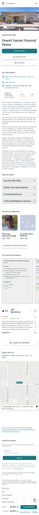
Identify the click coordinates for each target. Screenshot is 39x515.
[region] (19, 386)
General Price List (25, 512)
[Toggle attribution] (37, 406)
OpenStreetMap (8, 408)
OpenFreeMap (16, 406)
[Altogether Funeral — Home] (3, 3)
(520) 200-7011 (10, 82)
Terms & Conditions (7, 495)
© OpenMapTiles (25, 406)
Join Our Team (5, 488)
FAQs (3, 491)
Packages (35, 512)
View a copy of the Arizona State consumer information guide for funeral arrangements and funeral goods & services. (18, 429)
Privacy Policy (18, 468)
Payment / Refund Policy (8, 501)
